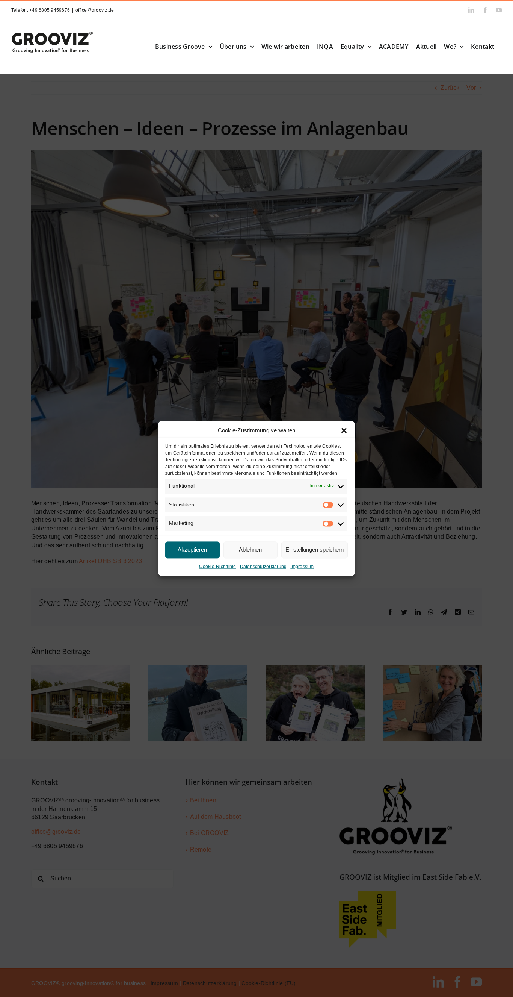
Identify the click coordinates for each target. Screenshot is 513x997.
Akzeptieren (192, 550)
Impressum (302, 566)
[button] (344, 430)
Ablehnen (250, 550)
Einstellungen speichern (314, 550)
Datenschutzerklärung (263, 566)
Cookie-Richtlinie (217, 566)
